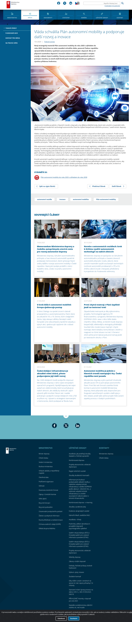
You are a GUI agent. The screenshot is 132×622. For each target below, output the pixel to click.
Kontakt (120, 18)
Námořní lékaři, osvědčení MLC (79, 515)
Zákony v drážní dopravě (77, 561)
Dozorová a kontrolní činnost (48, 490)
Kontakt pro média (13, 38)
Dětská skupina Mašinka (47, 528)
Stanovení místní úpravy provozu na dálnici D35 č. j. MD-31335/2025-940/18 (81, 592)
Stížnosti (41, 486)
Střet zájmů (42, 499)
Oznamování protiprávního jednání (50, 511)
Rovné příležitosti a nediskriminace (51, 520)
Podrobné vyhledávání (112, 6)
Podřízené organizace (46, 482)
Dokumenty (48, 18)
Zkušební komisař (75, 576)
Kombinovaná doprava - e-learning (80, 502)
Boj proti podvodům (46, 507)
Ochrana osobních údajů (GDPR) (50, 524)
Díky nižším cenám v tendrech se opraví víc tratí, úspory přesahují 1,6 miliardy (81, 583)
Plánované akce (12, 33)
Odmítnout (61, 618)
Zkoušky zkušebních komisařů (79, 475)
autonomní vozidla (44, 199)
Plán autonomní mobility (106, 199)
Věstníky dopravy (74, 557)
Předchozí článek (98, 186)
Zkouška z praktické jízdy (77, 507)
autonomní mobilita (81, 199)
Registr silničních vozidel (77, 471)
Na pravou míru (12, 43)
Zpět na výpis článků (47, 186)
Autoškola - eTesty (75, 519)
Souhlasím (73, 618)
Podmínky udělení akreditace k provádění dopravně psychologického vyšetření (79, 526)
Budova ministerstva (45, 466)
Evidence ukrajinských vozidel (79, 511)
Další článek (116, 186)
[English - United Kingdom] (77, 4)
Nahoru (66, 416)
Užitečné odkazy (102, 18)
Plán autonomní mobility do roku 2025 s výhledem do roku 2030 (64, 177)
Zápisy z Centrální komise (47, 494)
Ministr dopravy (44, 454)
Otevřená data (43, 477)
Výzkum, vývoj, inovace (76, 572)
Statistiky (66, 18)
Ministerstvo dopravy (13, 4)
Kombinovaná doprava (76, 460)
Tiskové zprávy (11, 28)
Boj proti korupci (44, 503)
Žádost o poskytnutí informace (49, 516)
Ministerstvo (12, 18)
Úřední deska (43, 458)
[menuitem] (12, 14)
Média (30, 18)
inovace (62, 199)
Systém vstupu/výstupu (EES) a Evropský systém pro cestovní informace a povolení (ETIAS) (79, 535)
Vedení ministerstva (45, 462)
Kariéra (84, 18)
